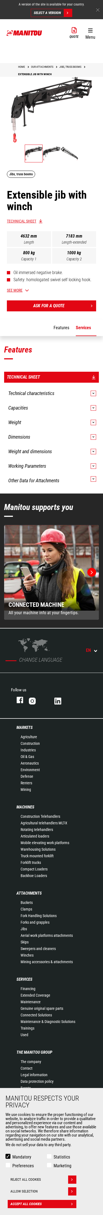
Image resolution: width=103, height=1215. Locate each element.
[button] (90, 33)
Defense (27, 776)
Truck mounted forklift (37, 856)
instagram (36, 699)
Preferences (23, 1165)
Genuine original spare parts (42, 1008)
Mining (26, 789)
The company (31, 1061)
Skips (25, 942)
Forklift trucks (31, 862)
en (88, 650)
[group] (51, 572)
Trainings (27, 1028)
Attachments (29, 893)
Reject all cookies (25, 1179)
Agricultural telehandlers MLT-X (44, 823)
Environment (30, 770)
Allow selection (24, 1191)
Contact (26, 1068)
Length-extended (74, 242)
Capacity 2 (74, 259)
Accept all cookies (26, 1204)
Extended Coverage (35, 995)
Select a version (47, 13)
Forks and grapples (35, 922)
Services (24, 979)
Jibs (24, 929)
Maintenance (31, 1002)
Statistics (62, 1157)
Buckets (27, 902)
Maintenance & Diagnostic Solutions (48, 1021)
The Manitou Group (34, 1052)
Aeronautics (30, 763)
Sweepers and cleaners (38, 948)
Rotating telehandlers (37, 829)
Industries (28, 750)
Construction (30, 743)
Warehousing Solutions (38, 849)
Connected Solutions (36, 1015)
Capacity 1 (29, 259)
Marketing (62, 1165)
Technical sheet (21, 221)
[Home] (24, 33)
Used (24, 1035)
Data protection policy (37, 1081)
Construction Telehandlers (40, 816)
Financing (28, 988)
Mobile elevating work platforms (45, 843)
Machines (25, 807)
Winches (27, 955)
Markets (24, 727)
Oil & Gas (27, 756)
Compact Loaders (34, 869)
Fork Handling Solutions (39, 916)
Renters (26, 783)
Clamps (26, 909)
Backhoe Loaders (34, 875)
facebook (17, 700)
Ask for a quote (49, 305)
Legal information (34, 1075)
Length (29, 242)
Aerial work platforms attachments (47, 935)
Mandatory (21, 1157)
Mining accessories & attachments (47, 962)
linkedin (61, 699)
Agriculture (29, 737)
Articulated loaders (35, 836)
